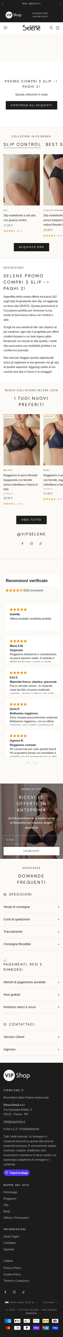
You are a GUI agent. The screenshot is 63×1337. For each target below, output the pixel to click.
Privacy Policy (12, 1267)
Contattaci (10, 1242)
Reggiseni (10, 1198)
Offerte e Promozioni (16, 1217)
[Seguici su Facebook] (22, 543)
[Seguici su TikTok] (40, 543)
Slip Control (22, 144)
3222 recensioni (33, 590)
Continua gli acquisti (31, 105)
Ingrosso (9, 1249)
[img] (14, 590)
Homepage (10, 1192)
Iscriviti (31, 851)
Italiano (48, 1302)
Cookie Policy (12, 1274)
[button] (28, 763)
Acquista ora (31, 246)
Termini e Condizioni (16, 1280)
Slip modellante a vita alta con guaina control (20, 217)
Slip (6, 1204)
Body (7, 1211)
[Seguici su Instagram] (31, 543)
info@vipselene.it (14, 1121)
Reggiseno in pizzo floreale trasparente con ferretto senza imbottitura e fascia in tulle (21, 482)
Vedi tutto (31, 519)
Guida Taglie (11, 1236)
